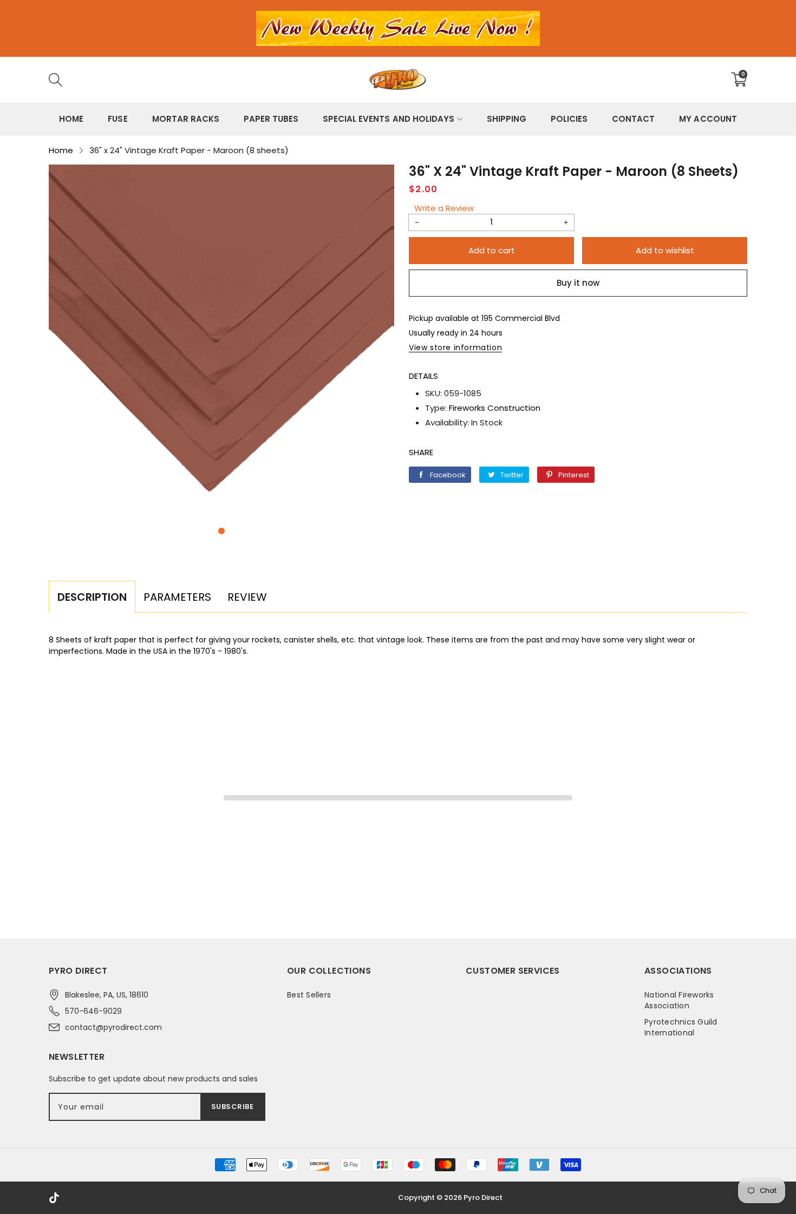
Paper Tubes (271, 118)
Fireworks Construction (494, 408)
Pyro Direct (483, 1197)
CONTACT (633, 118)
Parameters (177, 597)
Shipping (506, 118)
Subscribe (232, 1106)
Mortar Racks (185, 118)
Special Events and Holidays (388, 118)
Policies (569, 118)
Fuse (117, 118)
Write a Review (444, 208)
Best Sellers (309, 994)
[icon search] (217, 79)
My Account (707, 118)
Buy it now (578, 282)
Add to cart (491, 250)
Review (247, 597)
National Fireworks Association (679, 1000)
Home (71, 118)
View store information (455, 347)
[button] (221, 531)
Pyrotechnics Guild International (680, 1027)
